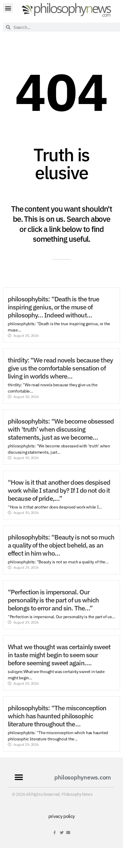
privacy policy (61, 816)
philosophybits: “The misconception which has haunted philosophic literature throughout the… (57, 716)
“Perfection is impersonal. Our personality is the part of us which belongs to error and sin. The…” (53, 600)
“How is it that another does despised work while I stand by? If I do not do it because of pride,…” (59, 490)
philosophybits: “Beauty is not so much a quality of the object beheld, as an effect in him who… (61, 545)
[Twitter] (62, 833)
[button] (8, 8)
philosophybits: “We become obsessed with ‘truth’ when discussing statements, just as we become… (61, 429)
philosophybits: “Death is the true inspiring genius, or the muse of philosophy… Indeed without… (53, 307)
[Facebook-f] (55, 833)
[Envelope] (68, 833)
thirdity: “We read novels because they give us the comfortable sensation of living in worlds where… (60, 368)
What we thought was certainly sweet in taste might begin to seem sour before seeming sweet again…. (59, 655)
